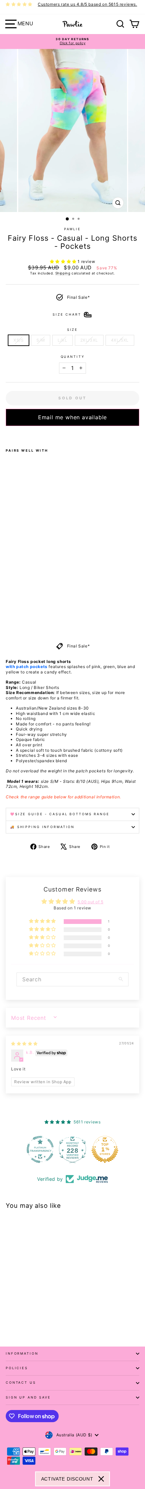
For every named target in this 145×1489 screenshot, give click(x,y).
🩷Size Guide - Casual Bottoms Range (60, 814)
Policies (17, 1368)
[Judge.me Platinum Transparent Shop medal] (40, 1149)
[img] (24, 1043)
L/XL (62, 340)
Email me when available (72, 417)
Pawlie (72, 229)
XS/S (18, 340)
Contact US (21, 1382)
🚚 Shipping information (42, 827)
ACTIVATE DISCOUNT (67, 1479)
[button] (64, 261)
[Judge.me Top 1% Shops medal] (104, 1149)
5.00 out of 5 (91, 901)
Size (72, 329)
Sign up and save (28, 1397)
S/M (40, 340)
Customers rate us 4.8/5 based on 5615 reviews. (87, 4)
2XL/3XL (89, 340)
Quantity (73, 356)
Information (22, 1353)
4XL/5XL (120, 340)
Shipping (62, 273)
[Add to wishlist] (8, 434)
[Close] (101, 1479)
